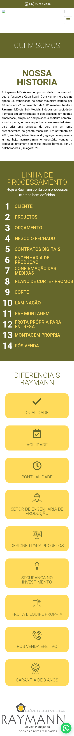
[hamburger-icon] (68, 20)
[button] (66, 728)
